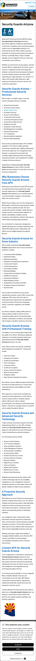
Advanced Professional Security (8, 5)
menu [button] (32, 6)
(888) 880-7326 (30, 3)
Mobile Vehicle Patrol (10, 110)
